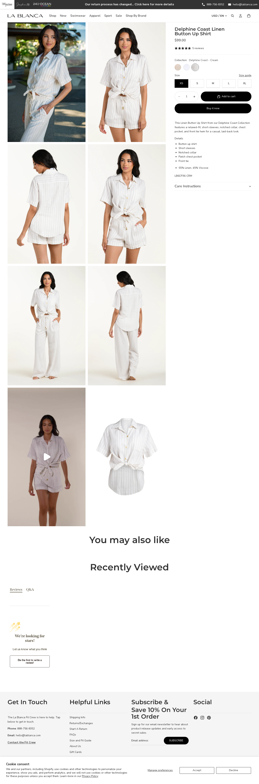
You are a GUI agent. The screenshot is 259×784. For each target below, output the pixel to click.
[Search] (232, 16)
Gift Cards (76, 752)
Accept (197, 770)
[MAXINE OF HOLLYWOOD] (7, 4)
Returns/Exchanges (81, 723)
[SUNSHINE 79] (22, 4)
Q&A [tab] (30, 589)
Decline (233, 770)
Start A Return (78, 729)
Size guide (245, 75)
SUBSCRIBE (176, 740)
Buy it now (213, 108)
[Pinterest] (209, 717)
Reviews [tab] (16, 589)
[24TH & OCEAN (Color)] (42, 4)
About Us (75, 746)
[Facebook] (195, 717)
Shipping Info (77, 717)
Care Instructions (188, 186)
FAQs (73, 734)
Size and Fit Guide (80, 740)
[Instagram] (202, 717)
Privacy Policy (90, 776)
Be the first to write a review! (30, 661)
